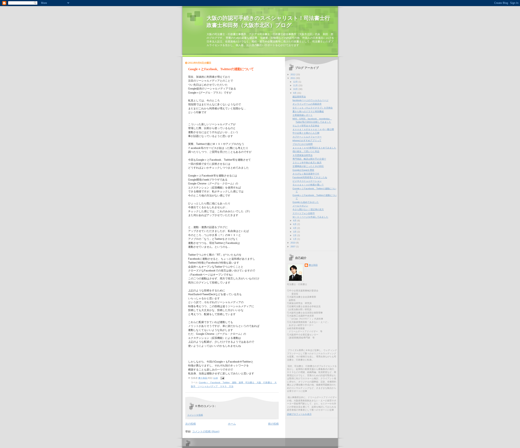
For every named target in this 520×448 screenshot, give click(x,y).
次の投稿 (190, 423)
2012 (293, 74)
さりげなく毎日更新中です (305, 173)
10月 (295, 89)
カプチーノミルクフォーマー (307, 137)
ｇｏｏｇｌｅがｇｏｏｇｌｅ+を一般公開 (313, 129)
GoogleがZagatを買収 (303, 170)
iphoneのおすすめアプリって (306, 140)
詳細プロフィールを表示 (299, 414)
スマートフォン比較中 (303, 213)
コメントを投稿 (195, 415)
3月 (295, 231)
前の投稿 (273, 423)
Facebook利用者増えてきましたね (309, 177)
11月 (295, 85)
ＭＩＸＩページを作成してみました (310, 217)
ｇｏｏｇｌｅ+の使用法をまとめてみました (314, 147)
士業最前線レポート (302, 115)
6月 (295, 224)
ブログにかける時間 (302, 144)
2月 (295, 235)
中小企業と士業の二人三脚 (305, 133)
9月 (295, 93)
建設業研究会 (299, 96)
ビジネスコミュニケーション (307, 181)
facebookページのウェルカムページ (310, 100)
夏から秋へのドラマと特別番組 (308, 111)
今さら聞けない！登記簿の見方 (308, 209)
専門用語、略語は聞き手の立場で (309, 159)
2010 (293, 242)
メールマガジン (300, 206)
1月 (295, 239)
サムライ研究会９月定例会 (305, 125)
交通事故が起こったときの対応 (308, 166)
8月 (295, 220)
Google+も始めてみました (305, 202)
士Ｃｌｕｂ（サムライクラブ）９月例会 (312, 108)
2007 (293, 246)
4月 (295, 228)
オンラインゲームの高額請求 (307, 104)
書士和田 (313, 265)
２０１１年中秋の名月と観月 (307, 162)
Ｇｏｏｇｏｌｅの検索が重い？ (308, 184)
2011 (293, 78)
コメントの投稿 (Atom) (205, 431)
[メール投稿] (222, 378)
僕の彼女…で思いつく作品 (305, 151)
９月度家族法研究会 (302, 155)
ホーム (232, 423)
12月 (295, 82)
